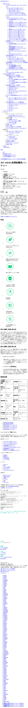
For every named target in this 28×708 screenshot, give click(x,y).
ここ (17, 512)
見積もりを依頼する (5, 216)
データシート (14, 216)
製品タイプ (3, 500)
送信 (2, 508)
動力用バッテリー (7, 153)
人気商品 (3, 487)
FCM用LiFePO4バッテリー (9, 155)
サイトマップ (9, 487)
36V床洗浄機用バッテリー (9, 156)
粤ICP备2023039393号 (13, 486)
